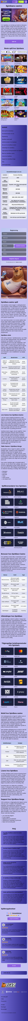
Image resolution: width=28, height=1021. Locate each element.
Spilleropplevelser (6, 164)
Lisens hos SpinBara (7, 156)
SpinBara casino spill (7, 139)
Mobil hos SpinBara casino (8, 153)
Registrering (5, 136)
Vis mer (14, 965)
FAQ (3, 161)
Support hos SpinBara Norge (8, 159)
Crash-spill (15, 52)
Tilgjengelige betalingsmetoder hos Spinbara (12, 150)
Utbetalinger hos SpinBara (8, 147)
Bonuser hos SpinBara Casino (9, 145)
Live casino (9, 52)
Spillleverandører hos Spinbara (9, 142)
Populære (3, 51)
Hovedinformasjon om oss (8, 133)
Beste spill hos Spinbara (7, 130)
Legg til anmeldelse (14, 918)
